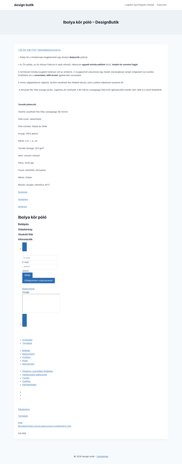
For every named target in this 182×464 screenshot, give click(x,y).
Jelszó (25, 271)
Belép (27, 275)
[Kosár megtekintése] (24, 320)
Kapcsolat (162, 5)
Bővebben (23, 426)
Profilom (26, 357)
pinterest (22, 206)
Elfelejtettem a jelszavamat (39, 280)
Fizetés (25, 378)
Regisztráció (28, 289)
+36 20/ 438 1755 (27, 50)
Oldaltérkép (102, 456)
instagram (23, 199)
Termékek (27, 343)
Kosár (25, 360)
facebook (22, 192)
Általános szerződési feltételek (37, 371)
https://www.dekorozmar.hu (42, 426)
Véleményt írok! (63, 426)
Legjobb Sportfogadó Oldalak (139, 5)
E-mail (25, 262)
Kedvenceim (28, 364)
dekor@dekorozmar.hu (49, 50)
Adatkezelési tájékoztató (34, 374)
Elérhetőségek (29, 384)
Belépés (26, 350)
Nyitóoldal (27, 340)
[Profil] (24, 246)
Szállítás (26, 381)
